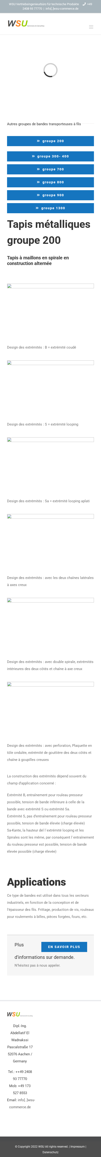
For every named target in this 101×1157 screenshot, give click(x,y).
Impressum (77, 1146)
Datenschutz (50, 1152)
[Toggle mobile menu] (91, 26)
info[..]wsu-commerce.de (62, 8)
